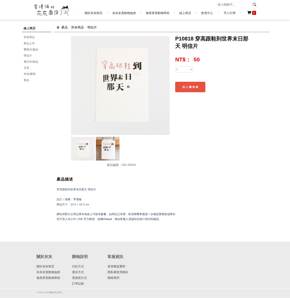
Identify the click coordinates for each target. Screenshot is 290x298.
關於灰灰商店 (45, 266)
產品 (64, 27)
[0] (249, 13)
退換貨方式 (79, 277)
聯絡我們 (113, 277)
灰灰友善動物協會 (48, 272)
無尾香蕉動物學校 (48, 277)
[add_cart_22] (190, 87)
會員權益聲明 (116, 266)
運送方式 (78, 272)
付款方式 (78, 266)
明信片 (92, 27)
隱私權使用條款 (118, 272)
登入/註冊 (230, 13)
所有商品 (77, 27)
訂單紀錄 (78, 283)
